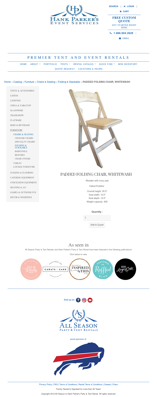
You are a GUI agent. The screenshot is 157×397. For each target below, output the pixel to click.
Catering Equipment (22, 177)
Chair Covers (22, 158)
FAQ (56, 384)
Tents (64, 64)
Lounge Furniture (24, 166)
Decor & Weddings (21, 197)
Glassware (16, 110)
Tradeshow (17, 115)
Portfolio (50, 64)
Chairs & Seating (46, 81)
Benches (20, 154)
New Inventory (128, 64)
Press (115, 384)
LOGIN (130, 6)
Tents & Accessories (22, 90)
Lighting (15, 100)
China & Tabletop (20, 105)
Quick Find (106, 64)
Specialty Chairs (25, 141)
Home (23, 64)
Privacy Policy (45, 384)
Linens (14, 95)
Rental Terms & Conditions (90, 384)
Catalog (17, 81)
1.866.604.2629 (123, 33)
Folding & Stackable (69, 81)
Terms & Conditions (68, 384)
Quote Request (65, 69)
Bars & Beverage (20, 125)
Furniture (29, 81)
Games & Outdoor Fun (23, 192)
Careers (108, 384)
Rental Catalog (83, 64)
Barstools (21, 151)
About (34, 64)
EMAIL (125, 38)
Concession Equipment (23, 182)
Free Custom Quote (124, 19)
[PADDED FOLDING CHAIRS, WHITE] (96, 128)
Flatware (16, 120)
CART (125, 11)
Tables (17, 163)
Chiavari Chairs (24, 138)
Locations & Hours (90, 69)
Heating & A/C (18, 187)
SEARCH (113, 6)
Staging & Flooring (21, 172)
